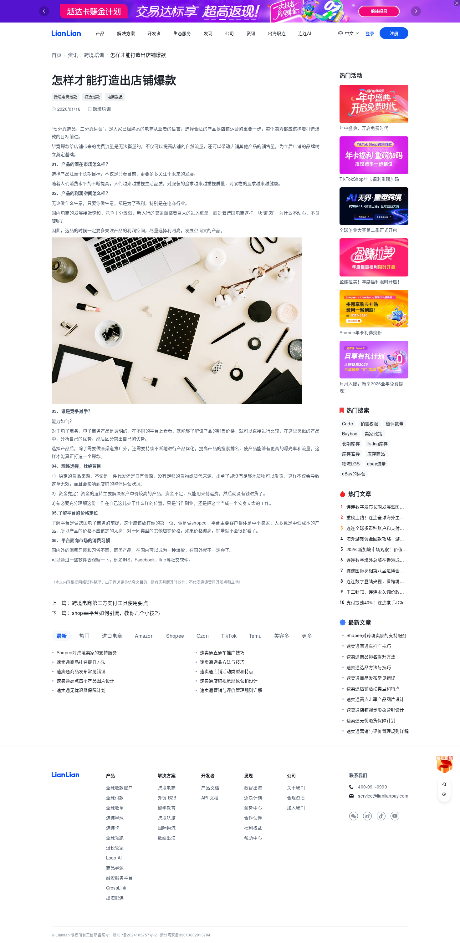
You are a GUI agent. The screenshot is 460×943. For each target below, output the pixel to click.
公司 (229, 33)
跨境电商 (167, 787)
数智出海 (253, 787)
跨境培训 (94, 54)
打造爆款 (92, 96)
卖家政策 (373, 433)
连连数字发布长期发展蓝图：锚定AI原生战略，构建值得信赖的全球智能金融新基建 (374, 507)
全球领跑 (115, 837)
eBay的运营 (353, 473)
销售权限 (369, 423)
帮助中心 (253, 837)
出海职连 (277, 33)
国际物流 (167, 827)
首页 (66, 33)
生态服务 (182, 33)
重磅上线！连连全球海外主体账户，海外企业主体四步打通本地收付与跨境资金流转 (374, 517)
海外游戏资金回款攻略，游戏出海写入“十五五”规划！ (374, 538)
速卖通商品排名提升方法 (81, 662)
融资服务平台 (119, 878)
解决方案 (126, 33)
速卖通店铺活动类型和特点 (226, 671)
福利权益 (253, 827)
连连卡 (113, 827)
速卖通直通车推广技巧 (222, 652)
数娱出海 (167, 837)
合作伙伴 (253, 817)
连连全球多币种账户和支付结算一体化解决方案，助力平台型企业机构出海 (374, 528)
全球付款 (115, 797)
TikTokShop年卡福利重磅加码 (369, 179)
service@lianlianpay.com (383, 796)
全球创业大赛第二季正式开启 (368, 230)
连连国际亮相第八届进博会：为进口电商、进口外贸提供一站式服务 (374, 570)
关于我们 (296, 787)
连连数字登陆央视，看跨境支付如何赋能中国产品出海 (374, 581)
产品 (100, 33)
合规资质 (296, 797)
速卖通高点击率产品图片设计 (86, 680)
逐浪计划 (253, 797)
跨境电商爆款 (65, 96)
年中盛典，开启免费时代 (364, 128)
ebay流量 (376, 463)
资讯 (251, 33)
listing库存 (377, 443)
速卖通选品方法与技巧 (222, 662)
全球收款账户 (119, 787)
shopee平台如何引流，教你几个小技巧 (116, 612)
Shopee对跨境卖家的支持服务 (87, 652)
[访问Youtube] (395, 816)
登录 (369, 33)
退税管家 (115, 847)
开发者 (154, 33)
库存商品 (376, 453)
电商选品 (115, 96)
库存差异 (351, 453)
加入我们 (296, 807)
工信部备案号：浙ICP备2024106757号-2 (121, 934)
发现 (208, 33)
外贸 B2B (167, 797)
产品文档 (210, 787)
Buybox (349, 433)
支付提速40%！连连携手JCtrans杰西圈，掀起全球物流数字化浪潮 (374, 602)
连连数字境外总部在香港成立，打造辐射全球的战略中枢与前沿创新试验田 (374, 560)
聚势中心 (253, 807)
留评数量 (395, 423)
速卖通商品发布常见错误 (81, 671)
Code (347, 423)
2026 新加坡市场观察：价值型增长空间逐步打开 (374, 549)
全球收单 (115, 807)
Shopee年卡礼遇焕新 (361, 332)
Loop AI (114, 857)
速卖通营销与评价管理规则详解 (231, 690)
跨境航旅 (167, 817)
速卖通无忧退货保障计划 (81, 690)
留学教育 (167, 807)
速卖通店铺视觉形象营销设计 (229, 680)
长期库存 (351, 443)
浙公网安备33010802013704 (185, 934)
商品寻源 (115, 867)
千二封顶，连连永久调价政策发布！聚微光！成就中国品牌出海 (374, 592)
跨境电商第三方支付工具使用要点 (110, 602)
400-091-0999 (372, 786)
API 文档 (209, 797)
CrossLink (116, 888)
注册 (394, 33)
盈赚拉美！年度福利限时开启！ (371, 281)
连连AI (304, 33)
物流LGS (351, 463)
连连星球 (115, 817)
